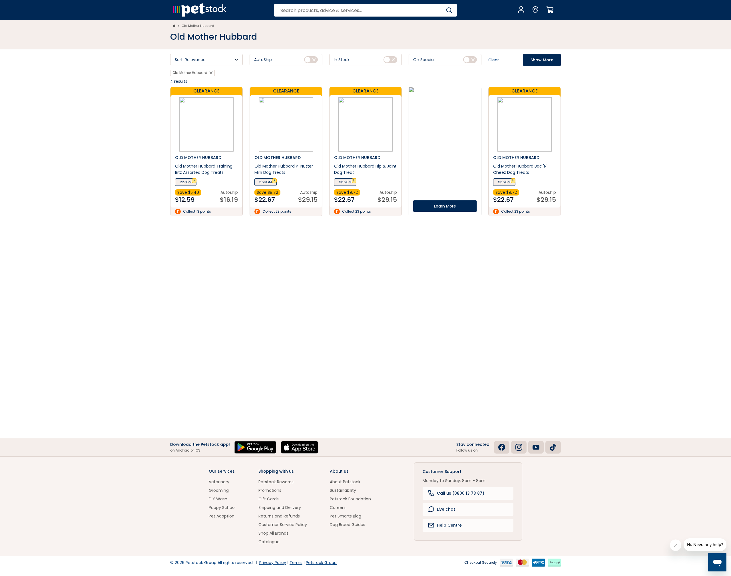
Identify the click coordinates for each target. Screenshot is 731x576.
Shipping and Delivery (279, 507)
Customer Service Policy (282, 524)
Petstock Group (321, 562)
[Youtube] (536, 447)
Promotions (269, 490)
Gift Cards (268, 499)
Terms (296, 562)
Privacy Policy (272, 562)
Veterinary (219, 482)
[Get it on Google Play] (255, 447)
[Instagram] (519, 447)
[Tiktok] (553, 447)
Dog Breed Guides (347, 524)
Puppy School (222, 507)
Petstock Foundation (350, 499)
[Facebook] (501, 447)
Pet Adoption (221, 516)
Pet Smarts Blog (345, 516)
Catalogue (269, 542)
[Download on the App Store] (299, 447)
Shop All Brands (273, 533)
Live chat (446, 509)
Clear (493, 60)
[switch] (311, 59)
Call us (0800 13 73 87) (460, 493)
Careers (338, 507)
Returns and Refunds (279, 516)
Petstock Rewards (276, 482)
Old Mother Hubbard (198, 25)
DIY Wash (218, 499)
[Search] (449, 10)
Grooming (219, 490)
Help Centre (449, 525)
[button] (206, 59)
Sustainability (343, 490)
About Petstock (345, 482)
